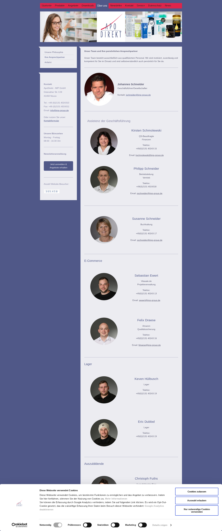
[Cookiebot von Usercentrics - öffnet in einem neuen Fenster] (19, 525)
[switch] (87, 525)
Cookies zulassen (197, 491)
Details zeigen (159, 525)
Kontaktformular (51, 120)
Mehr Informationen (116, 498)
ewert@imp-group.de (150, 300)
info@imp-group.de (59, 110)
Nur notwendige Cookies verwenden (197, 510)
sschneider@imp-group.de (149, 240)
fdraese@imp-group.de (149, 345)
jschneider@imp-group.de (138, 95)
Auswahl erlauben (196, 500)
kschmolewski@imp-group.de (150, 155)
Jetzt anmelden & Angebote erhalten (58, 166)
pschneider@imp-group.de (149, 193)
